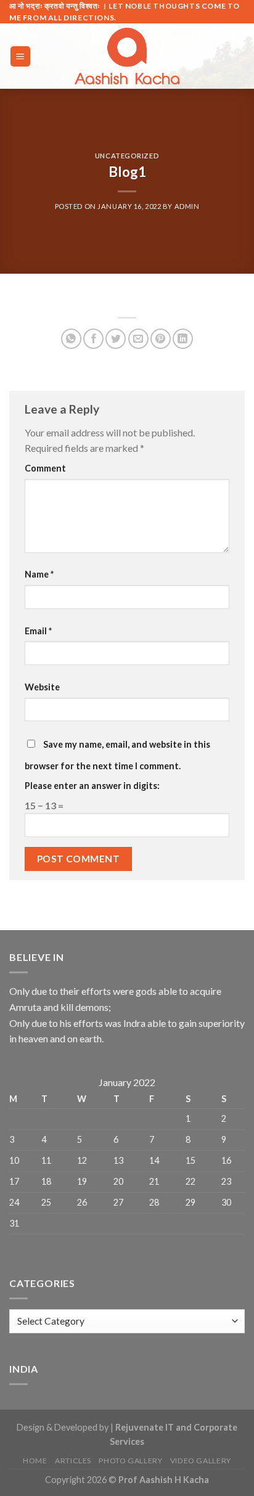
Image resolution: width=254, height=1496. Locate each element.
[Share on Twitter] (115, 339)
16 (226, 1160)
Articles (73, 1460)
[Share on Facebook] (93, 339)
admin (187, 206)
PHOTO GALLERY (130, 1460)
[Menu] (20, 56)
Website (42, 687)
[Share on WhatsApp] (71, 339)
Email (38, 631)
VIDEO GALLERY (200, 1460)
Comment (45, 468)
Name (39, 574)
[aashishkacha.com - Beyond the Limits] (127, 56)
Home (35, 1460)
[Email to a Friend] (138, 339)
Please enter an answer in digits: (92, 785)
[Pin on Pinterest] (160, 339)
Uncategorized (127, 156)
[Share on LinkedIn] (183, 339)
